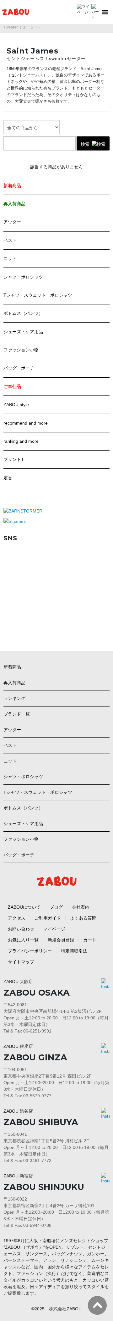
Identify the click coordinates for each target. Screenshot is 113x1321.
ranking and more (21, 441)
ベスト (10, 240)
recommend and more (25, 423)
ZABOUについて (24, 907)
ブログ (56, 907)
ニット (10, 258)
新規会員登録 (61, 939)
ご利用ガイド (48, 918)
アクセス (16, 918)
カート (89, 939)
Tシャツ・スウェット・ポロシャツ (37, 295)
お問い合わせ (21, 928)
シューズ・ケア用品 (23, 331)
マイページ (54, 928)
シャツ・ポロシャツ (23, 276)
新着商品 (12, 667)
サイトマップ (21, 961)
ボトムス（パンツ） (23, 313)
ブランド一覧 (16, 714)
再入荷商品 (14, 682)
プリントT (13, 459)
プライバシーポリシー (30, 950)
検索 (85, 144)
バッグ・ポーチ (18, 367)
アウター (12, 221)
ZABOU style (16, 404)
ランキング (14, 698)
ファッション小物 (21, 349)
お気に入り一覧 (23, 939)
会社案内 (80, 907)
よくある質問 (83, 918)
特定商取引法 (74, 950)
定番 (7, 477)
